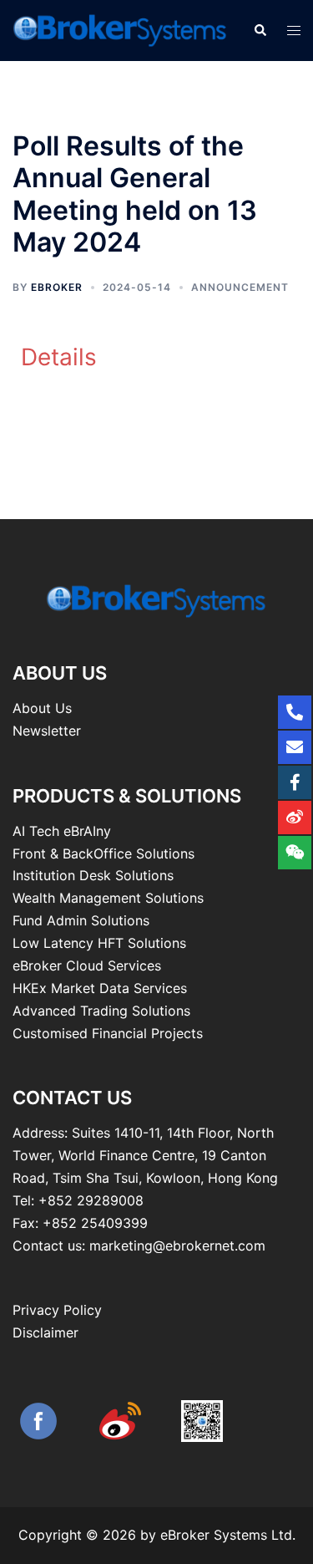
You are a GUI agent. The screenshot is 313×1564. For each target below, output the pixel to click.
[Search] (259, 30)
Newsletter (47, 730)
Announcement (240, 287)
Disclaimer (45, 1332)
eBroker (57, 287)
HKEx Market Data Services (100, 988)
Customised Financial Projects (108, 1033)
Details (59, 357)
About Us (42, 708)
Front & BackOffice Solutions (103, 853)
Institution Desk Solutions (93, 875)
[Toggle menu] (293, 30)
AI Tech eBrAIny (62, 831)
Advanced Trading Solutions (101, 1010)
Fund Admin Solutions (81, 920)
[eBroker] (120, 29)
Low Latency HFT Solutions (99, 943)
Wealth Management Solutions (108, 897)
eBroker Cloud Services (87, 965)
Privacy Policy (57, 1310)
